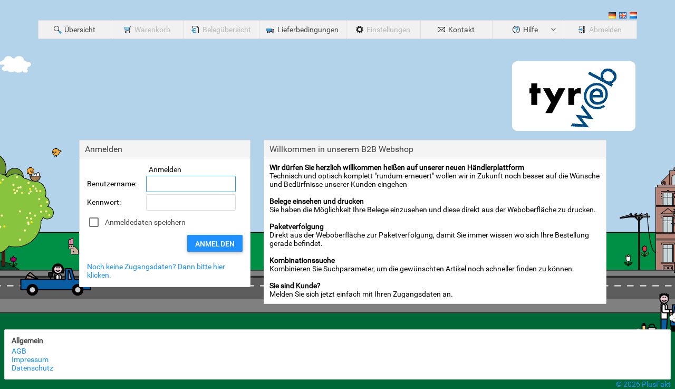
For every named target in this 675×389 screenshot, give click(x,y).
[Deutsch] (612, 17)
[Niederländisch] (633, 17)
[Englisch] (623, 17)
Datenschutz (32, 368)
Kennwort (103, 202)
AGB (19, 351)
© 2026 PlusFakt (643, 384)
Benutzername (111, 183)
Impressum (30, 359)
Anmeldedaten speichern (145, 222)
